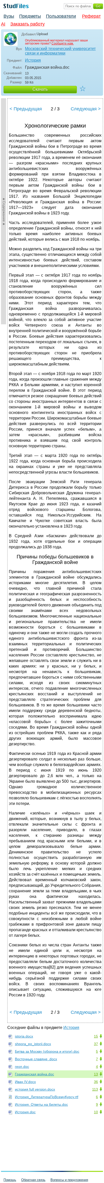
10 (96, 1112)
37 (96, 1044)
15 (96, 1036)
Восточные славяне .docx (36, 1059)
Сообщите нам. (62, 43)
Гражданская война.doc (34, 1074)
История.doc (25, 1112)
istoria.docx (24, 1036)
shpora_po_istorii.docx (33, 1044)
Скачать (40, 89)
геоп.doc (22, 1067)
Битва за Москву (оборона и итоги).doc (47, 1051)
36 (96, 1082)
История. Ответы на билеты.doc (41, 1104)
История (33, 60)
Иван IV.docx (25, 1082)
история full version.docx (35, 1089)
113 (95, 1089)
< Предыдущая (26, 108)
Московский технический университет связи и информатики (60, 50)
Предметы (30, 16)
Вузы (9, 16)
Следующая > (86, 108)
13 (96, 1074)
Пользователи (61, 16)
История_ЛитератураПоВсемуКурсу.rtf (46, 1097)
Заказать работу (27, 24)
